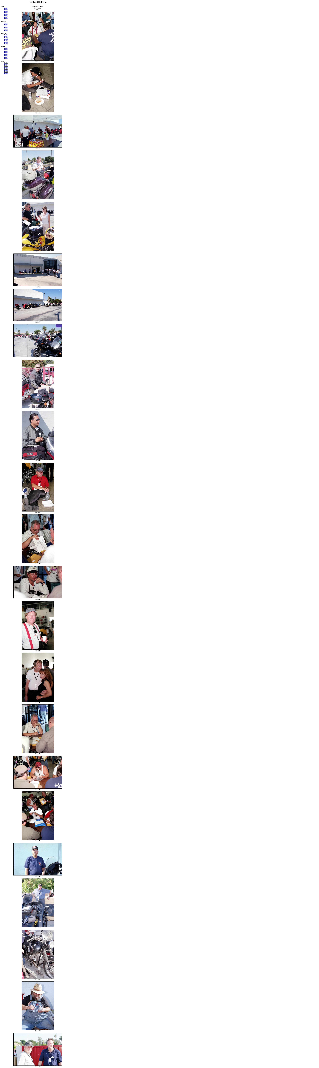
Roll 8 (6, 18)
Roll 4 (6, 12)
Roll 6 (6, 15)
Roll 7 (6, 17)
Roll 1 (6, 8)
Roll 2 (6, 9)
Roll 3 (6, 11)
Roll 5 (6, 14)
